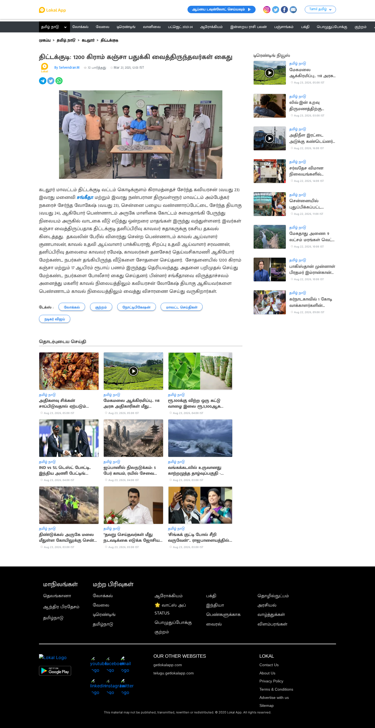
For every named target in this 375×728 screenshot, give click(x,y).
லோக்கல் (103, 596)
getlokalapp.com (167, 665)
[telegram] (43, 83)
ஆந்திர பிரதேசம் (61, 607)
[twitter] (51, 83)
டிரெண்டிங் (104, 614)
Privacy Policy (271, 681)
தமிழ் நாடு (50, 27)
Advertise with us (274, 697)
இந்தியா (215, 605)
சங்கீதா (85, 197)
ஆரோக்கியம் (169, 596)
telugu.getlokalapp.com (173, 673)
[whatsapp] (59, 83)
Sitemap (266, 705)
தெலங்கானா (57, 596)
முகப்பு (45, 40)
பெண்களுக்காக (223, 614)
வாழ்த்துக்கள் (271, 614)
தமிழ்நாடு (53, 618)
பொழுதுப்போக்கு (173, 622)
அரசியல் (267, 605)
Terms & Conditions (276, 689)
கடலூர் (88, 40)
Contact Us (269, 665)
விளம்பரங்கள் (272, 624)
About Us (267, 673)
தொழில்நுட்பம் (273, 596)
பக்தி (211, 596)
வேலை (101, 605)
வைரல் (214, 624)
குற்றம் (162, 632)
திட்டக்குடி (109, 40)
